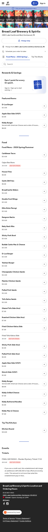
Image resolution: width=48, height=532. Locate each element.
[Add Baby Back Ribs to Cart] (44, 228)
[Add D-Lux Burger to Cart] (44, 106)
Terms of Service (9, 518)
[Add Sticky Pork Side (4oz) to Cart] (44, 346)
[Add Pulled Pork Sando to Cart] (44, 291)
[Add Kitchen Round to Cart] (44, 430)
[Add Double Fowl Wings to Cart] (44, 200)
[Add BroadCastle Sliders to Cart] (44, 191)
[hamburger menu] (3, 3)
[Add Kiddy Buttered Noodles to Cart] (44, 403)
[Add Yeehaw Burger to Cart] (44, 264)
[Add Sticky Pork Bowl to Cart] (44, 237)
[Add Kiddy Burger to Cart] (44, 125)
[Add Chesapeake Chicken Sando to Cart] (44, 273)
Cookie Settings (25, 521)
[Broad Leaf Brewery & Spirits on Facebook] (4, 504)
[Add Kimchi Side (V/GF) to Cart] (44, 373)
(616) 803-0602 (8, 493)
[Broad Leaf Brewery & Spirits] (7, 3)
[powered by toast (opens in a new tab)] (12, 512)
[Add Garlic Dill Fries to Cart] (44, 182)
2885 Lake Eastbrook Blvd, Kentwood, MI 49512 (20, 495)
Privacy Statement (22, 518)
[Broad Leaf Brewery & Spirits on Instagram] (7, 504)
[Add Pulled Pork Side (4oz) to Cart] (44, 355)
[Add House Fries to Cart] (44, 173)
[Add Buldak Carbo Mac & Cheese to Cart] (44, 246)
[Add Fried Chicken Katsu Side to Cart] (44, 328)
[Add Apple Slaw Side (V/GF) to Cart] (44, 115)
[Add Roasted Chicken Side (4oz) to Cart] (44, 319)
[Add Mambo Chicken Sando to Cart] (44, 282)
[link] (17, 56)
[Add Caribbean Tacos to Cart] (44, 155)
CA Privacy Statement (10, 521)
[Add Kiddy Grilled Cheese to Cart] (44, 394)
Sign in (42, 3)
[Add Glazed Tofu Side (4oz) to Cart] (44, 310)
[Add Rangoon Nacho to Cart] (44, 219)
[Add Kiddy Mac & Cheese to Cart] (44, 412)
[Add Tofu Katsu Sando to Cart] (44, 300)
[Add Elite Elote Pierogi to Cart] (44, 209)
